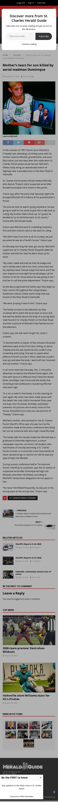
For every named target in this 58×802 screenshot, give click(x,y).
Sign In (31, 2)
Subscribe (44, 36)
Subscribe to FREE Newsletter (21, 796)
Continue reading (29, 44)
